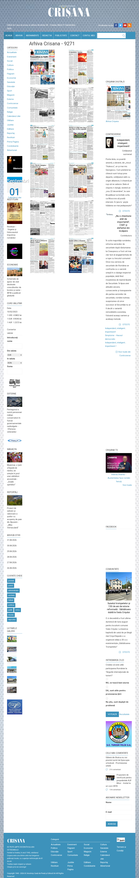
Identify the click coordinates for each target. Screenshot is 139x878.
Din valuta (11, 351)
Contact (74, 35)
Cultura (10, 65)
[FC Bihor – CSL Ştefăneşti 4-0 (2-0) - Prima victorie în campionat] (12, 639)
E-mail (109, 812)
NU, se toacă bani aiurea (117, 683)
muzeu (11, 615)
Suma (9, 366)
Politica (10, 69)
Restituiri (11, 137)
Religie (10, 112)
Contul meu (89, 35)
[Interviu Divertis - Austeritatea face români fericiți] (119, 463)
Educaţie (11, 86)
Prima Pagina (13, 142)
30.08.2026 (12, 545)
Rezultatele (124, 714)
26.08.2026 (12, 568)
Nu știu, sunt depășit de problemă (117, 704)
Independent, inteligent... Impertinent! (123, 143)
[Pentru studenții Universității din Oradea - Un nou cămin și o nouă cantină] (12, 659)
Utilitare (10, 120)
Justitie (10, 125)
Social (9, 61)
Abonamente (32, 35)
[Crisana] (69, 12)
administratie (13, 590)
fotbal (10, 600)
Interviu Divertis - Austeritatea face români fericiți (119, 478)
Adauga (112, 824)
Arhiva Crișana (112, 121)
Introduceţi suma (12, 339)
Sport (9, 91)
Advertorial (12, 150)
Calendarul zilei (13, 116)
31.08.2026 (12, 540)
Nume (108, 802)
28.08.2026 (12, 557)
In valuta (11, 358)
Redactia (47, 35)
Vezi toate (127, 485)
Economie (11, 78)
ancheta (11, 595)
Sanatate (11, 82)
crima (17, 610)
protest (11, 581)
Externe (10, 99)
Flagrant (10, 74)
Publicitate (61, 35)
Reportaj (11, 133)
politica (11, 605)
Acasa (8, 35)
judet (10, 610)
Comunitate (12, 108)
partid (10, 586)
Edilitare (10, 129)
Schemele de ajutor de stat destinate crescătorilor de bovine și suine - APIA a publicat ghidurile (14, 287)
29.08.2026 (12, 551)
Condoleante (12, 146)
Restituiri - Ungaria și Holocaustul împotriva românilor (12, 232)
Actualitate (12, 52)
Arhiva (19, 35)
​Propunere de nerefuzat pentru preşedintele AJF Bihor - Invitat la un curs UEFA (119, 780)
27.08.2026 (12, 562)
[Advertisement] (122, 402)
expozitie (11, 620)
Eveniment (11, 57)
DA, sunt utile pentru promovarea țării (116, 692)
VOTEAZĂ (112, 714)
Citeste (126, 211)
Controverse (12, 103)
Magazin (11, 95)
